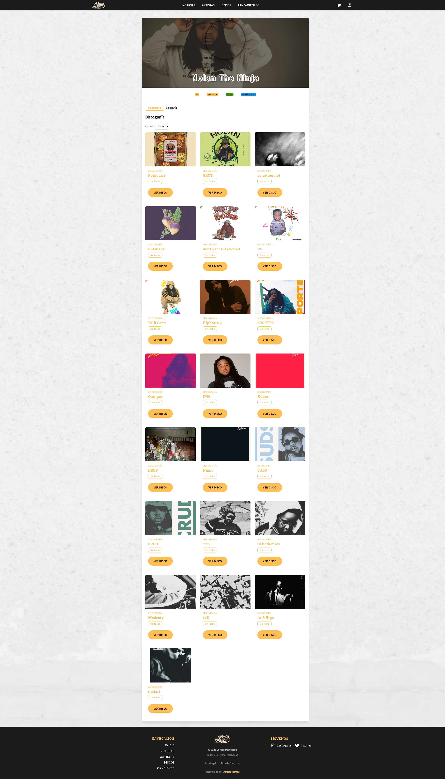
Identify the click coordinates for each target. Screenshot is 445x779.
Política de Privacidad (229, 763)
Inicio (169, 745)
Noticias (188, 5)
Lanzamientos (248, 5)
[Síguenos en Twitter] (339, 5)
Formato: (150, 126)
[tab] (155, 107)
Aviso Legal (210, 763)
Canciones (165, 768)
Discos (226, 5)
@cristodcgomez (231, 771)
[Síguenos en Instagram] (349, 5)
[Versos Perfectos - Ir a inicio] (99, 5)
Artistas (208, 5)
